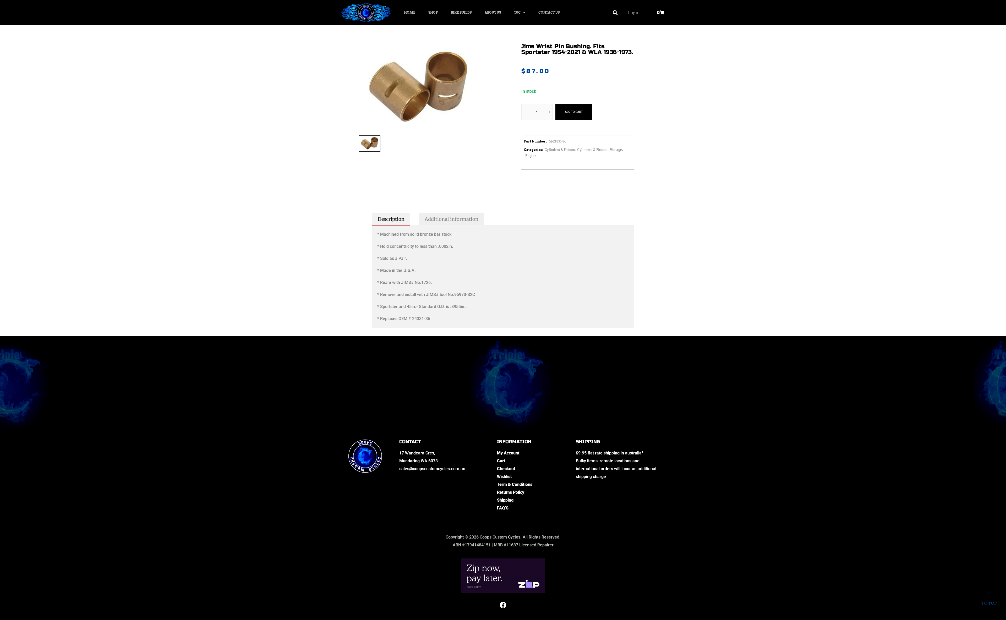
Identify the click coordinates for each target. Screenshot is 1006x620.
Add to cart (574, 112)
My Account (508, 453)
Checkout (506, 468)
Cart (501, 460)
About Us (493, 12)
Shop (433, 12)
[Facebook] (503, 605)
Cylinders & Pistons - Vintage (599, 150)
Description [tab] (391, 219)
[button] (615, 12)
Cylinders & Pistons (560, 150)
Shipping (505, 500)
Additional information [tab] (451, 219)
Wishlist (504, 476)
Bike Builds (461, 12)
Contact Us (549, 12)
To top (989, 603)
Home (409, 12)
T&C (517, 12)
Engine (530, 156)
